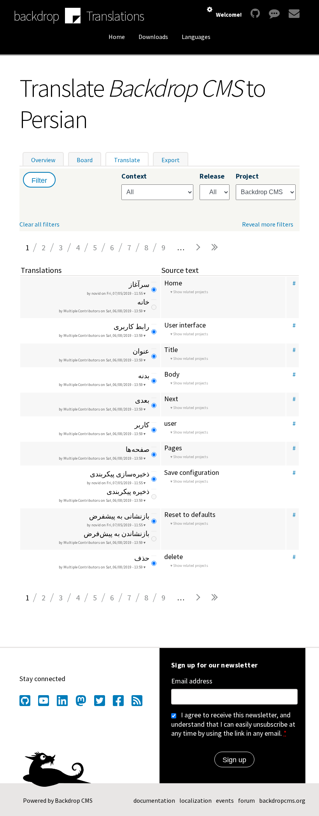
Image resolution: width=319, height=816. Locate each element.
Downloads (153, 37)
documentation (154, 800)
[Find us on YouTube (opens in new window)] (43, 700)
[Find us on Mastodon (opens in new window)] (80, 700)
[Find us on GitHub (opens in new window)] (24, 700)
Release (212, 176)
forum (246, 800)
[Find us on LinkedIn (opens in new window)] (62, 700)
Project (247, 176)
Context (134, 176)
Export (170, 160)
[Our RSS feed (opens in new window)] (136, 700)
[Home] (73, 16)
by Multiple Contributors (101, 310)
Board (85, 160)
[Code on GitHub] (255, 13)
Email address (191, 681)
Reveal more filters (267, 224)
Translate (131, 160)
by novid (115, 293)
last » (215, 247)
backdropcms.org (282, 800)
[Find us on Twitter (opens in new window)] (99, 700)
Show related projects (190, 291)
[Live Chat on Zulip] (274, 13)
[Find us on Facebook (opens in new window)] (118, 700)
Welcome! (229, 14)
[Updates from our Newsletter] (293, 13)
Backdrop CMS (74, 800)
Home (117, 37)
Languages (196, 37)
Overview (43, 160)
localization (195, 800)
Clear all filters (39, 224)
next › (197, 247)
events (225, 800)
